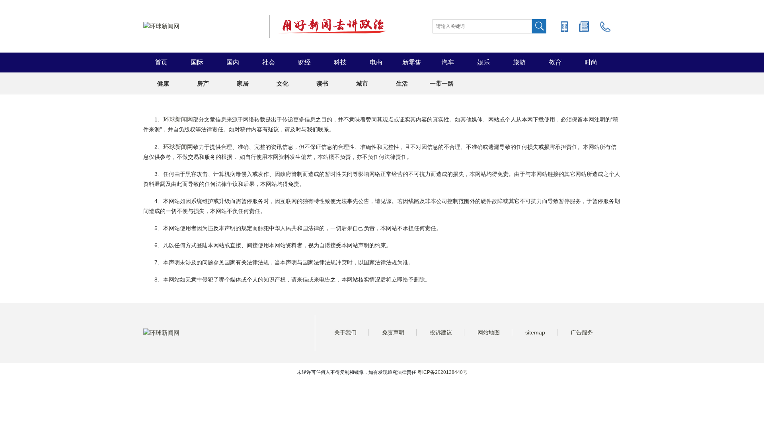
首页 (161, 62)
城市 (362, 83)
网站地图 (488, 332)
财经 (304, 62)
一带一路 (442, 83)
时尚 (591, 62)
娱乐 (483, 62)
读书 (322, 83)
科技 (340, 62)
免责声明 (393, 332)
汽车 (447, 62)
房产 (203, 83)
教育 (555, 62)
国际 (197, 62)
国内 (232, 62)
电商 (376, 62)
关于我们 (345, 332)
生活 (402, 83)
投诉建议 (441, 332)
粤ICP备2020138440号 (442, 372)
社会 (268, 62)
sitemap (535, 332)
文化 (282, 83)
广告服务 (582, 332)
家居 (243, 83)
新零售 (411, 62)
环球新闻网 (178, 119)
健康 (163, 83)
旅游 (519, 62)
